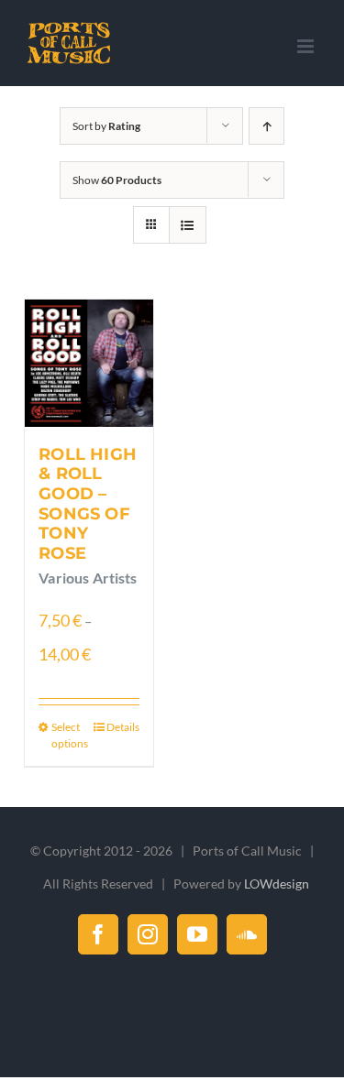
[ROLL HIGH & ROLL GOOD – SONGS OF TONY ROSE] (88, 363)
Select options (69, 735)
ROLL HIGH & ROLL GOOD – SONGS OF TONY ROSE (88, 503)
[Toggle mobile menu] (306, 46)
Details (122, 727)
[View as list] (187, 225)
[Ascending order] (266, 126)
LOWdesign (276, 883)
